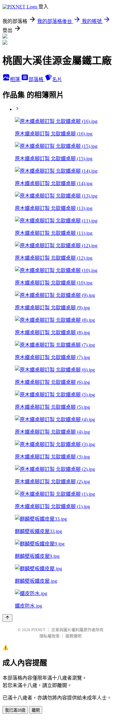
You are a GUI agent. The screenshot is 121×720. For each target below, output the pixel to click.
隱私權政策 (49, 636)
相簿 (15, 79)
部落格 (37, 79)
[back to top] (7, 618)
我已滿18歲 (15, 710)
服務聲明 (73, 636)
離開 (36, 710)
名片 (57, 79)
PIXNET (38, 629)
